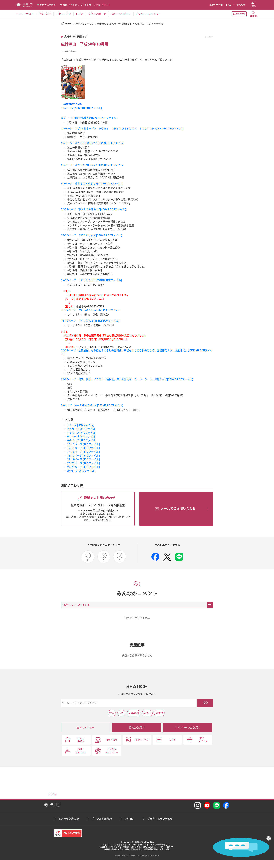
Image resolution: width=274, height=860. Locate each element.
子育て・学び (142, 739)
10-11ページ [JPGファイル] (83, 444)
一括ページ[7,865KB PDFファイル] (81, 108)
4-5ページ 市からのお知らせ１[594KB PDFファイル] (92, 143)
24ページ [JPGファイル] (81, 471)
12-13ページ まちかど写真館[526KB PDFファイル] (91, 235)
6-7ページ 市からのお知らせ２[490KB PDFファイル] (92, 165)
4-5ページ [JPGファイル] (82, 432)
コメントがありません (137, 618)
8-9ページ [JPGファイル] (82, 440)
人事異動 (134, 713)
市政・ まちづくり (81, 751)
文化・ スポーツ (202, 740)
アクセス (129, 818)
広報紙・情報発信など (120, 23)
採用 (111, 713)
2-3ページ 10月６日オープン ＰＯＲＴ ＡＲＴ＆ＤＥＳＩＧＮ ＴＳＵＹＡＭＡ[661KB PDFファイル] (122, 128)
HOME (68, 23)
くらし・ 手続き (81, 740)
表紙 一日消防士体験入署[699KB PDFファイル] (89, 118)
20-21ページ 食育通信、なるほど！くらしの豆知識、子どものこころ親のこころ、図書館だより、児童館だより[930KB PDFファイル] (136, 352)
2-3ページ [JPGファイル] (82, 429)
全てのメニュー (86, 727)
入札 (121, 713)
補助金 (147, 713)
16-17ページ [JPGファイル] (83, 455)
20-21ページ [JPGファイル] (83, 463)
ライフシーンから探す (187, 727)
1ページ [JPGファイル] (80, 425)
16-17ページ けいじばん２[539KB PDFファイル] (90, 310)
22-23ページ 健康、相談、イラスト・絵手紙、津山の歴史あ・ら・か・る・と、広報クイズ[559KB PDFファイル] (127, 379)
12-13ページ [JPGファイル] (83, 448)
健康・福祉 (111, 739)
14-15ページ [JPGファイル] (83, 452)
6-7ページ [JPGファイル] (82, 436)
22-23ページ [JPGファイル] (83, 467)
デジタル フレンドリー (111, 751)
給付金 (159, 713)
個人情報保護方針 (69, 818)
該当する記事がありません (137, 655)
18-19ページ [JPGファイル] (83, 459)
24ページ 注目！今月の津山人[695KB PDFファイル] (92, 405)
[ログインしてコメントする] (210, 605)
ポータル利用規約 (101, 818)
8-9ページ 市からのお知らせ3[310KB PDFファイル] (92, 183)
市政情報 (101, 23)
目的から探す (136, 727)
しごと (172, 739)
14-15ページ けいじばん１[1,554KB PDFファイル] (91, 280)
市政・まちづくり (85, 23)
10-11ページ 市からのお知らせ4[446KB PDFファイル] (93, 209)
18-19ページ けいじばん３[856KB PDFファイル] (90, 320)
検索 (205, 702)
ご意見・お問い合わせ (160, 818)
